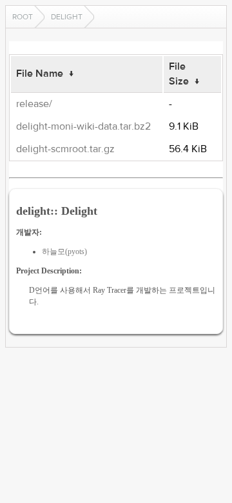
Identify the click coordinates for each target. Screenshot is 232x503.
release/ (34, 103)
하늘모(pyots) (64, 251)
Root (22, 17)
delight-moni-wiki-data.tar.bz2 (83, 126)
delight (66, 17)
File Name (39, 73)
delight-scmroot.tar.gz (65, 149)
